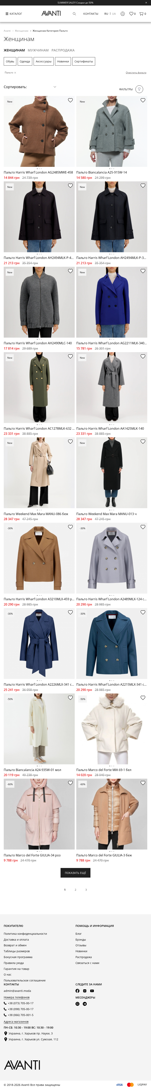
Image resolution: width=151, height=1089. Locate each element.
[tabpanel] (39, 131)
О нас (7, 974)
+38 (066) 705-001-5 (20, 1015)
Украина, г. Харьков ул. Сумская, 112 (33, 1039)
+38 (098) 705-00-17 (20, 1009)
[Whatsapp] (77, 1004)
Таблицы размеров (17, 951)
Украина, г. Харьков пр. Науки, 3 (31, 1033)
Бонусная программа (18, 957)
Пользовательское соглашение (25, 980)
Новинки (63, 61)
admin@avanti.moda (17, 991)
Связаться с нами (87, 963)
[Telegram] (85, 1004)
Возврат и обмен (15, 945)
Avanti (7, 30)
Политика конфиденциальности (25, 934)
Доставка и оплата (16, 939)
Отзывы (81, 945)
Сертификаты (84, 61)
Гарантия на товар (16, 969)
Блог (79, 934)
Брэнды (81, 939)
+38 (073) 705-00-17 (20, 1003)
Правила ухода (14, 963)
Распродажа (84, 957)
